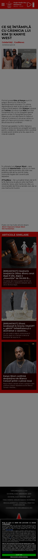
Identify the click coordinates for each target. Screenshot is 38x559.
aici (10, 537)
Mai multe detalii (9, 529)
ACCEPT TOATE (19, 554)
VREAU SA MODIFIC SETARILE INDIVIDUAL (19, 556)
